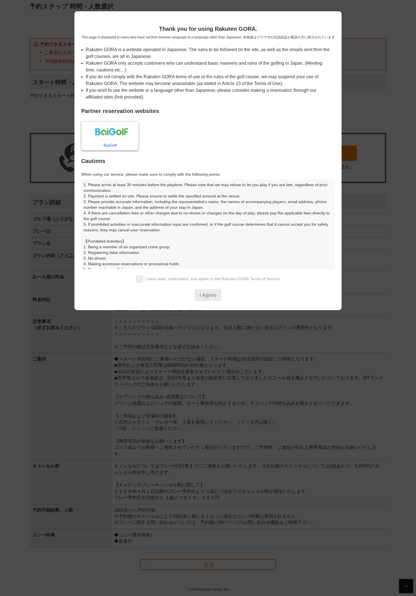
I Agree (208, 295)
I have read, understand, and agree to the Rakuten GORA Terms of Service (212, 279)
